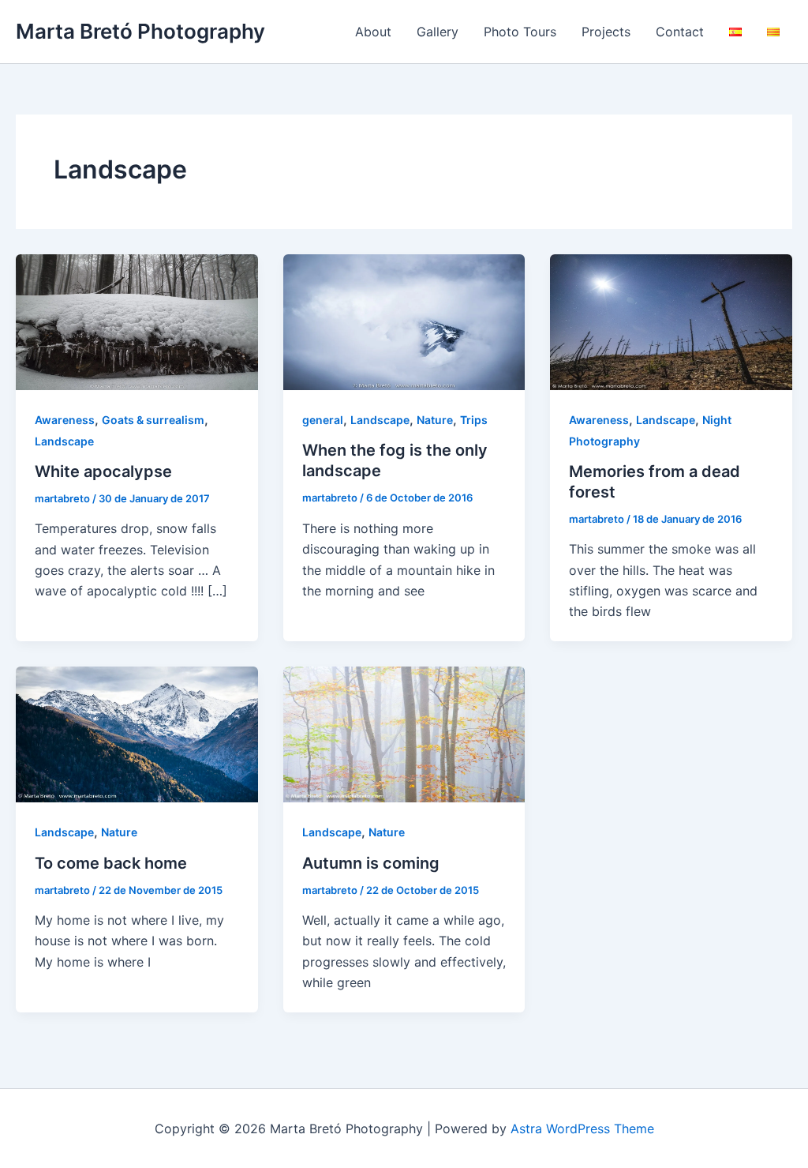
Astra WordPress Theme (582, 1128)
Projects (606, 31)
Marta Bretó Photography (140, 31)
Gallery (437, 31)
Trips (474, 419)
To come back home (111, 863)
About (373, 31)
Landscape (64, 441)
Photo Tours (520, 31)
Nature (435, 419)
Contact (680, 31)
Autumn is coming (371, 863)
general (322, 419)
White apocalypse (103, 471)
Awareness (65, 419)
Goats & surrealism (153, 419)
